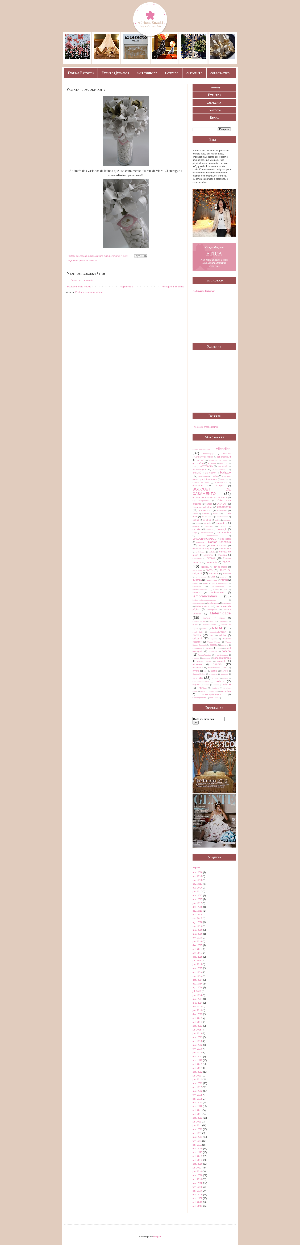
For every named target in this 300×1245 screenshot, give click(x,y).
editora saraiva (219, 545)
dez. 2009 (197, 1194)
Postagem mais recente (79, 286)
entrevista (208, 555)
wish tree (214, 691)
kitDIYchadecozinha (201, 589)
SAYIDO (224, 671)
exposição (212, 562)
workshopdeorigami (211, 694)
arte (194, 466)
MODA (195, 625)
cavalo (195, 514)
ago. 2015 (197, 956)
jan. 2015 (197, 976)
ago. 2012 (197, 1072)
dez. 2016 (197, 907)
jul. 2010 (197, 1167)
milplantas (212, 621)
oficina (222, 635)
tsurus (198, 678)
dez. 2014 (197, 980)
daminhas (209, 529)
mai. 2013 (197, 1037)
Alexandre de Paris (218, 460)
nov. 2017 (197, 884)
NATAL (217, 628)
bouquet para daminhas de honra (210, 497)
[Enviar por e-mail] (136, 256)
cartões (208, 504)
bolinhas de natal (201, 483)
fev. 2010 (197, 1187)
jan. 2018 (197, 880)
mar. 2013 (197, 1045)
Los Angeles (213, 603)
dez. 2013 (197, 1014)
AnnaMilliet (212, 463)
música (204, 628)
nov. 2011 (197, 1106)
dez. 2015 (197, 945)
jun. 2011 (197, 1125)
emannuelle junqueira (203, 548)
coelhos (207, 520)
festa (227, 562)
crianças (223, 526)
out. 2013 (197, 1018)
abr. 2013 (197, 1041)
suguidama (213, 674)
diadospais (225, 539)
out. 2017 (197, 887)
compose (227, 520)
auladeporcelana (220, 470)
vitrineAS (203, 688)
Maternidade (147, 73)
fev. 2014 (197, 1006)
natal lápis (197, 632)
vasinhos (93, 260)
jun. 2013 (197, 1033)
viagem (196, 685)
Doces (202, 545)
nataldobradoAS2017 (217, 632)
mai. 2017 (197, 895)
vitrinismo (215, 688)
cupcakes (197, 529)
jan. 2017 (197, 903)
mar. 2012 (197, 1091)
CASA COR (221, 504)
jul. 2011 (197, 1121)
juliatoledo (197, 586)
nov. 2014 (197, 983)
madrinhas (226, 603)
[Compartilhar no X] (142, 256)
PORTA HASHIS (204, 661)
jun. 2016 (197, 926)
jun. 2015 (197, 964)
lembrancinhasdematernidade (204, 600)
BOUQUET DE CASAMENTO (212, 491)
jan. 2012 (197, 1098)
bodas (215, 476)
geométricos (201, 577)
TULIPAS (215, 678)
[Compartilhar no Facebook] (145, 256)
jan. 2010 (197, 1190)
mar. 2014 (197, 1002)
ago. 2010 (197, 1164)
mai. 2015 (197, 968)
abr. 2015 (197, 972)
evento (211, 558)
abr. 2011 (197, 1133)
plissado (196, 658)
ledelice (196, 592)
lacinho (216, 589)
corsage (196, 526)
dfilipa (195, 533)
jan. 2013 (197, 1052)
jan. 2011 (197, 1144)
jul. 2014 (197, 991)
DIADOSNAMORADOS (204, 539)
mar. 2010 (197, 1183)
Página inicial (126, 286)
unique (225, 678)
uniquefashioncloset (201, 681)
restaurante (198, 667)
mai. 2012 (197, 1083)
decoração (222, 529)
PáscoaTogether (204, 655)
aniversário (198, 463)
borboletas (198, 485)
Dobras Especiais (81, 73)
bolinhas (224, 479)
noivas (197, 635)
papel (219, 648)
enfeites (212, 552)
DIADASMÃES (224, 532)
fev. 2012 (197, 1094)
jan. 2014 (197, 1010)
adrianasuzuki (224, 456)
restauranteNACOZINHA (218, 668)
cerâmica (205, 514)
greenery (223, 577)
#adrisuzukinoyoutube (201, 449)
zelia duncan (214, 698)
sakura (214, 671)
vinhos (216, 685)
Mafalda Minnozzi (203, 606)
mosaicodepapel (209, 625)
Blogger (157, 1236)
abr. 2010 (197, 1179)
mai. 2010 (197, 1175)
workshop (226, 691)
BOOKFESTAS (221, 483)
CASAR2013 (205, 510)
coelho (196, 520)
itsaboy (195, 583)
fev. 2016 (197, 937)
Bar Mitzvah (210, 473)
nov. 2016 (197, 910)
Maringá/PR (212, 610)
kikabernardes (218, 586)
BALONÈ (197, 473)
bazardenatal (203, 476)
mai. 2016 (197, 930)
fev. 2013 (197, 1048)
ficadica (205, 566)
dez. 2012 (197, 1056)
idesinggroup (212, 580)
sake (205, 671)
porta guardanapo (222, 658)
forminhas (213, 573)
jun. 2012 (197, 1079)
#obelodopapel (209, 454)
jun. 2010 (197, 1171)
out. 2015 (197, 949)
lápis (225, 589)
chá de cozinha (207, 517)
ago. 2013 (197, 1026)
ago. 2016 (197, 922)
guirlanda (197, 580)
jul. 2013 (197, 1029)
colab (217, 520)
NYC (211, 635)
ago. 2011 (197, 1118)
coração (207, 523)
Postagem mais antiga (173, 286)
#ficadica (223, 449)
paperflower (212, 651)
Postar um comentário (82, 280)
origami (197, 638)
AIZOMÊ (200, 460)
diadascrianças (207, 533)
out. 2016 (197, 914)
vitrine (227, 684)
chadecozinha (222, 517)
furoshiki (227, 573)
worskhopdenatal (199, 698)
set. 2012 (197, 1068)
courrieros (209, 526)
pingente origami (221, 655)
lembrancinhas (205, 596)
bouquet (220, 485)
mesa (222, 618)
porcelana (206, 658)
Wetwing (203, 691)
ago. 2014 (197, 987)
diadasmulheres (212, 536)
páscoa (226, 651)
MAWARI (206, 618)
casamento (194, 73)
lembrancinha (217, 592)
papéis (209, 648)
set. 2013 (197, 1022)
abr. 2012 (197, 1087)
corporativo (220, 73)
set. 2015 (197, 953)
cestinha (216, 514)
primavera (197, 664)
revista (196, 670)
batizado (171, 73)
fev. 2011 (197, 1141)
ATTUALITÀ (222, 466)
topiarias (224, 674)
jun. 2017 (197, 891)
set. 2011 (197, 1114)
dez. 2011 (197, 1102)
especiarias (197, 558)
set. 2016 (197, 918)
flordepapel (197, 570)
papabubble (197, 648)
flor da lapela (220, 567)
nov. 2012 (197, 1060)
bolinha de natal (209, 479)
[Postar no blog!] (139, 256)
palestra (214, 645)
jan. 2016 (197, 941)
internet (224, 580)
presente (84, 260)
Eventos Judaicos (115, 73)
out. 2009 (197, 1202)
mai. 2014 (197, 999)
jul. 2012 (197, 1075)
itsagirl (205, 583)
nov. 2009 (197, 1198)
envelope (222, 555)
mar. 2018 (197, 872)
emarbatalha (225, 548)
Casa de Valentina (202, 507)
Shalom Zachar (199, 674)
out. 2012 (197, 1064)
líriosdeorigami (198, 603)
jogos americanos (219, 583)
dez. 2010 (197, 1148)
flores (75, 260)
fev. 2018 (197, 876)
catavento (222, 510)
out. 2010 (197, 1156)
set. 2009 (197, 1206)
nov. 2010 (197, 1152)
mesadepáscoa (199, 621)
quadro (217, 664)
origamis (213, 639)
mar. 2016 (197, 934)
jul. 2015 (197, 960)
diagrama (200, 542)
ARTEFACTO (206, 466)
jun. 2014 (197, 995)
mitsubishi (224, 621)
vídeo (207, 685)
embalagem (200, 552)
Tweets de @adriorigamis (205, 427)
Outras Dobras (213, 642)
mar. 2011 (197, 1137)
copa (198, 523)
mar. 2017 (197, 899)
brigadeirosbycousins (201, 501)
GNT (213, 577)
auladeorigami (199, 469)
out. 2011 (197, 1110)
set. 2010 (197, 1160)
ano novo (224, 463)
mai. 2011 (197, 1129)
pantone (224, 645)
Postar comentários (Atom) (88, 292)
